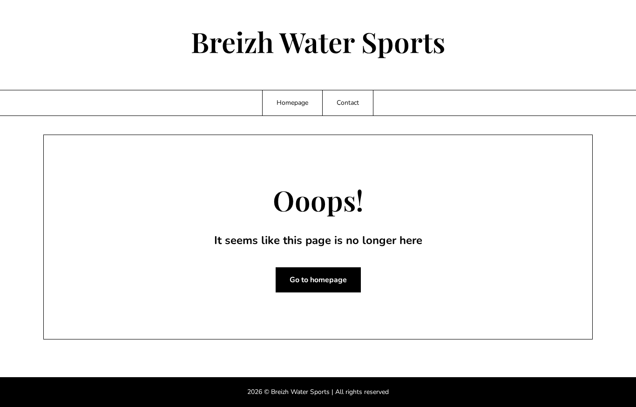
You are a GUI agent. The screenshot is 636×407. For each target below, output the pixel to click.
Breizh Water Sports (318, 41)
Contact (348, 102)
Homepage (292, 102)
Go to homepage (318, 280)
